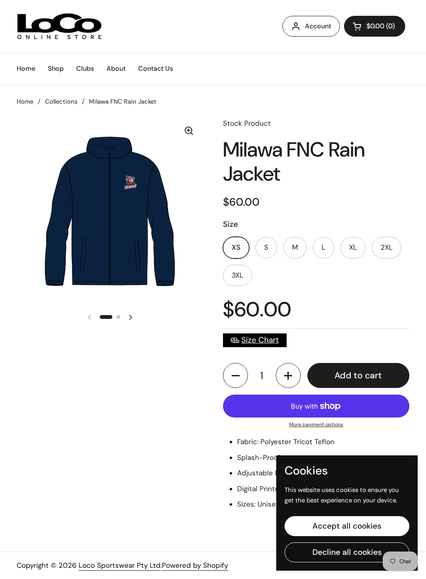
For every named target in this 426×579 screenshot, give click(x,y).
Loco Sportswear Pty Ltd (120, 565)
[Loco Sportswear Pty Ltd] (59, 26)
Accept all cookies (346, 526)
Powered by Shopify (195, 565)
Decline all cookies (347, 552)
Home (25, 101)
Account (318, 26)
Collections (61, 101)
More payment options (316, 424)
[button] (235, 375)
